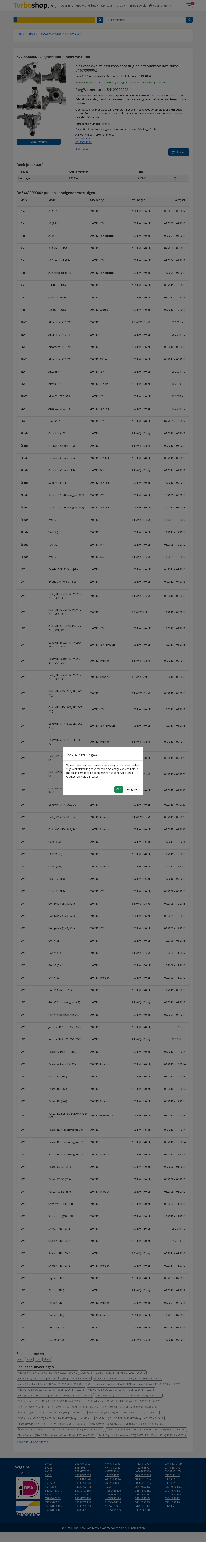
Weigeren (132, 789)
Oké (118, 789)
